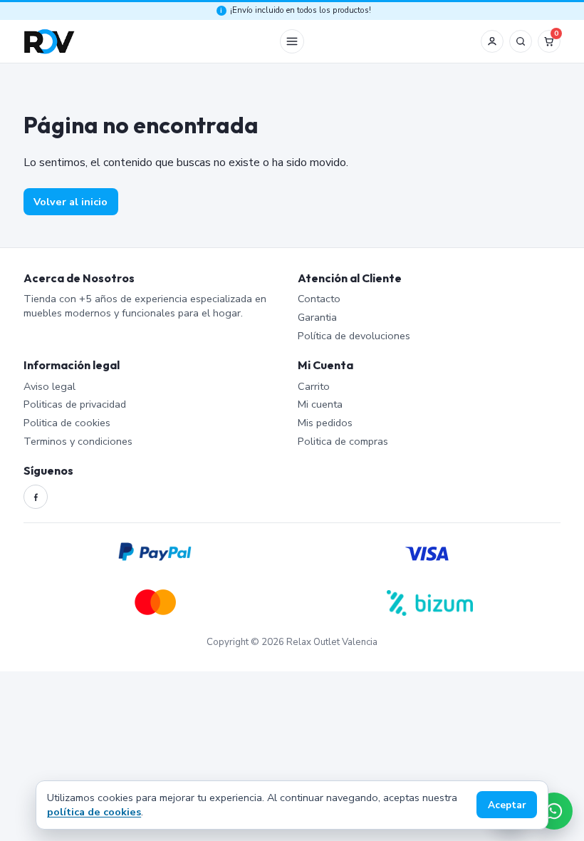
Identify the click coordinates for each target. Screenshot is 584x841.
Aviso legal (49, 386)
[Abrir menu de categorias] (292, 41)
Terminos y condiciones (78, 441)
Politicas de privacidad (75, 404)
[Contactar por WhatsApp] (554, 811)
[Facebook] (36, 497)
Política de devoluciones (354, 336)
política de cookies (94, 812)
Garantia (317, 317)
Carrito (314, 386)
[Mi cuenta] (492, 41)
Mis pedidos (325, 423)
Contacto (319, 298)
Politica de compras (343, 441)
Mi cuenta (320, 404)
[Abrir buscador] (520, 41)
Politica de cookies (67, 423)
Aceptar (507, 805)
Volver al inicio (70, 202)
